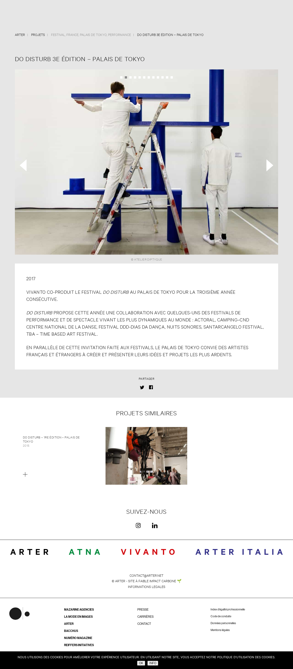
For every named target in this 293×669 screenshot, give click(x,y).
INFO (152, 663)
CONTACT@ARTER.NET (146, 575)
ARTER (68, 623)
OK (141, 663)
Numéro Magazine (78, 638)
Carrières (145, 616)
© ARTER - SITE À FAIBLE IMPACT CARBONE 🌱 (147, 581)
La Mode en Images (78, 616)
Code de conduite (221, 616)
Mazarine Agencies (79, 609)
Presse (143, 609)
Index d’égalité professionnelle (228, 609)
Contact (144, 623)
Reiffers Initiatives (79, 645)
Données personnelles (223, 623)
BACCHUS (71, 631)
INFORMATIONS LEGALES (146, 586)
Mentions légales (220, 630)
